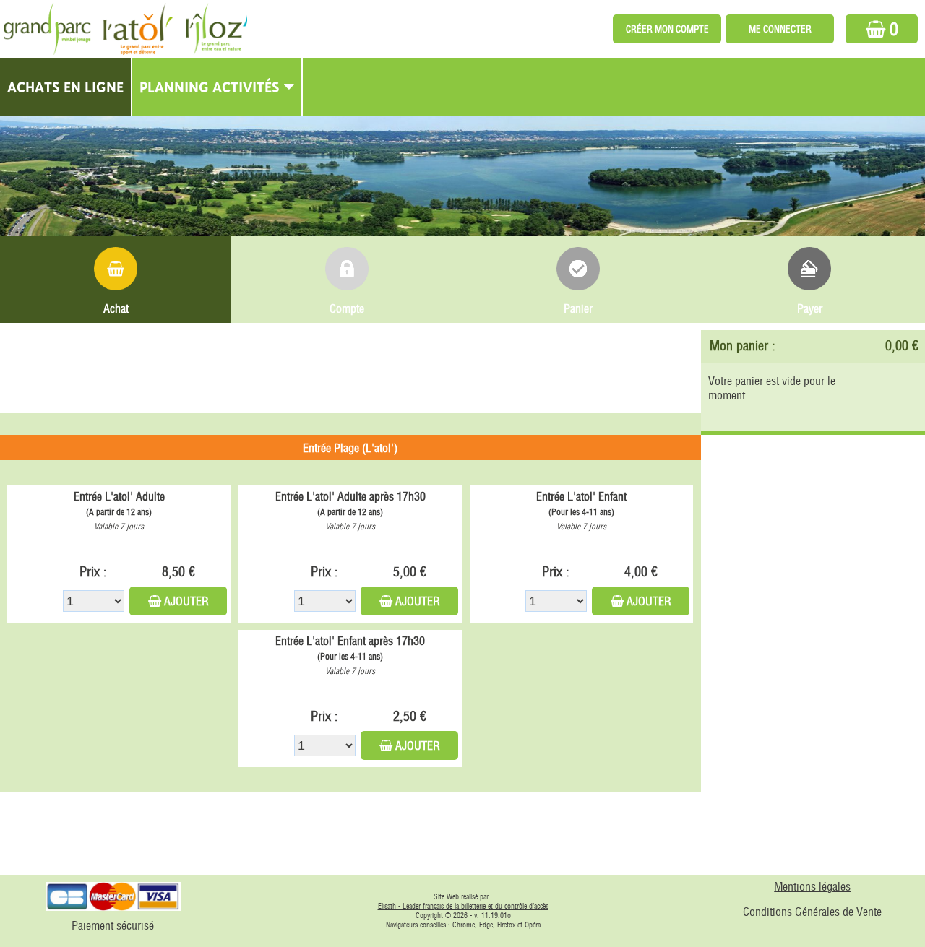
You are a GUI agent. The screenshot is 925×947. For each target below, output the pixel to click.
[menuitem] (66, 87)
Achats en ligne (65, 87)
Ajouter (186, 601)
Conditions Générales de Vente (812, 911)
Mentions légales (812, 886)
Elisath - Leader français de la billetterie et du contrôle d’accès (463, 906)
